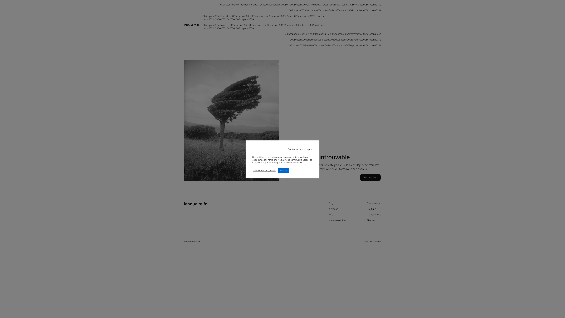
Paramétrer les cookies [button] (264, 170)
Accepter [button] (284, 170)
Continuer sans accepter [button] (300, 149)
